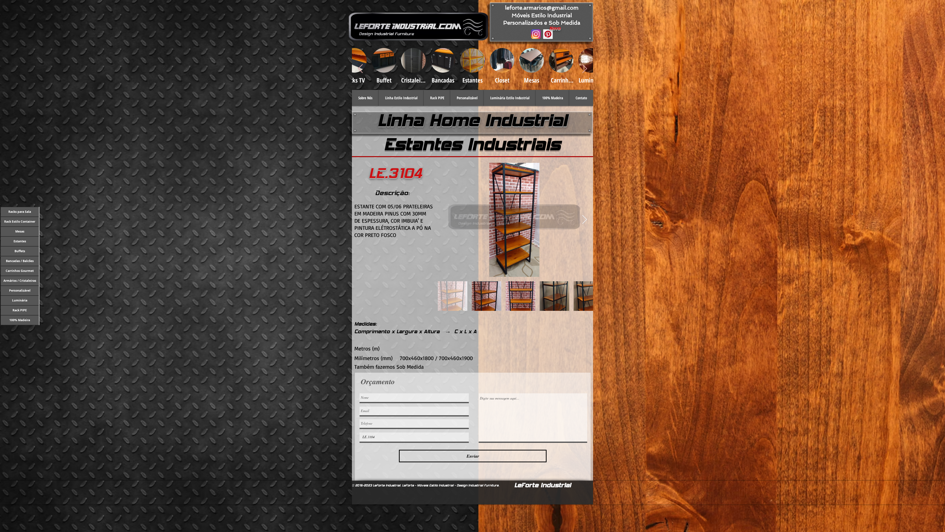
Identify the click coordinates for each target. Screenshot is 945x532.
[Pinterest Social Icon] (548, 34)
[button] (401, 98)
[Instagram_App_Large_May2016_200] (536, 34)
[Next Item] (584, 220)
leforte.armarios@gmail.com (542, 7)
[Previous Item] (360, 69)
